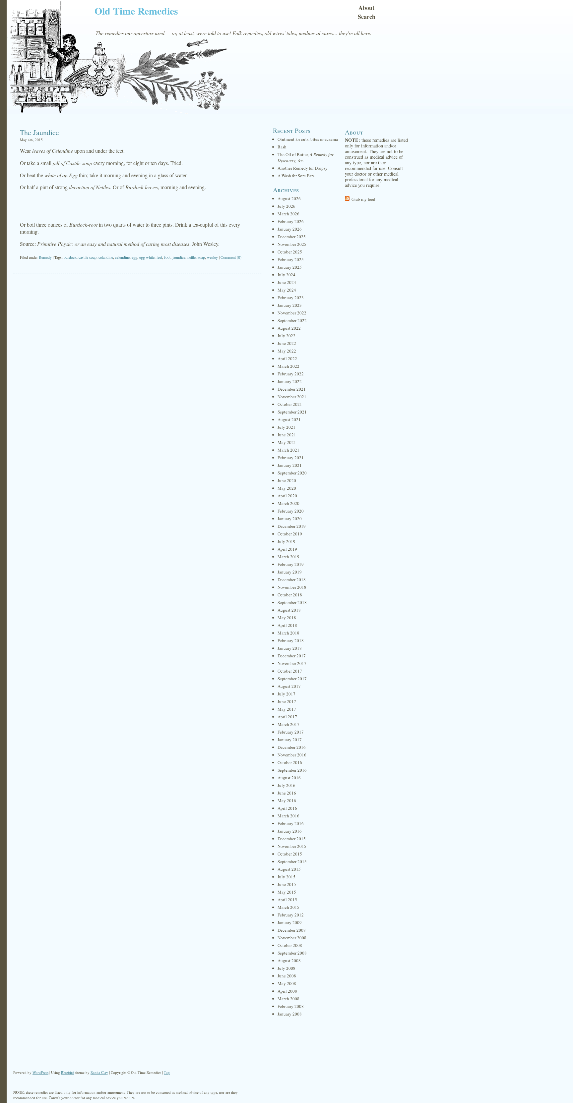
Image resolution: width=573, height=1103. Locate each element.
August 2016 (289, 778)
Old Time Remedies (136, 10)
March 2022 (288, 366)
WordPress (40, 1072)
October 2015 (290, 854)
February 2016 (291, 823)
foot (167, 257)
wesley (212, 257)
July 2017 (286, 694)
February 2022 (291, 374)
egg (134, 257)
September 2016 (292, 770)
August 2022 (289, 328)
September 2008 (292, 953)
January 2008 (290, 1014)
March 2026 (288, 214)
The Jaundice (39, 132)
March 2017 (288, 724)
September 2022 (292, 320)
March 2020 (288, 503)
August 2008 (289, 961)
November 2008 (292, 938)
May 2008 (287, 983)
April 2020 (287, 496)
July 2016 (286, 785)
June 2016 (287, 793)
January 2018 (290, 648)
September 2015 (292, 861)
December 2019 (292, 526)
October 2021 (290, 404)
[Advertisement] (137, 206)
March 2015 (288, 907)
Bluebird (67, 1072)
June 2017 (287, 701)
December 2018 (292, 579)
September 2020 (292, 473)
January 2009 (290, 922)
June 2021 (287, 435)
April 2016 (287, 808)
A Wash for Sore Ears (296, 176)
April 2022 (287, 358)
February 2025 (291, 259)
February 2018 (291, 640)
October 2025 (290, 252)
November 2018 (292, 587)
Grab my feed (363, 199)
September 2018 (292, 602)
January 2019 (290, 572)
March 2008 (288, 999)
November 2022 (292, 313)
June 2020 (287, 480)
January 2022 (290, 381)
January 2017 (290, 740)
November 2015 (292, 846)
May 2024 (287, 290)
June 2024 (287, 282)
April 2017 (287, 717)
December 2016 (292, 747)
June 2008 (287, 976)
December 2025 (292, 237)
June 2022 (287, 343)
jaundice (178, 257)
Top (167, 1072)
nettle (191, 257)
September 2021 (292, 412)
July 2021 (286, 427)
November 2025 (292, 244)
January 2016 (290, 831)
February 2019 (291, 564)
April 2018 (287, 625)
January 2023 (290, 305)
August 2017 (289, 686)
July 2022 (286, 336)
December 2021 (292, 389)
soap (201, 257)
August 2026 (289, 198)
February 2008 (291, 1006)
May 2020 (287, 488)
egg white (147, 257)
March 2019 (288, 557)
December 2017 (292, 656)
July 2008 (286, 968)
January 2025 (290, 267)
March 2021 (288, 450)
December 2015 (292, 839)
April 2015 (287, 900)
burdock (70, 257)
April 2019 (287, 549)
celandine (105, 257)
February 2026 (291, 221)
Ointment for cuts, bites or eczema (308, 139)
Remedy (45, 257)
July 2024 (286, 275)
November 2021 (292, 397)
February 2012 (291, 915)
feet (159, 257)
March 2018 (288, 633)
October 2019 (290, 534)
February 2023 (291, 298)
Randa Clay (99, 1072)
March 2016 (288, 816)
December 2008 (292, 930)
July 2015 (286, 877)
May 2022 (287, 351)
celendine (122, 257)
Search (366, 16)
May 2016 (287, 800)
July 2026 (286, 206)
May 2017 (287, 709)
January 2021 (290, 465)
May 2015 (287, 892)
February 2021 (291, 458)
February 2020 (291, 511)
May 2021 (287, 442)
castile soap (87, 257)
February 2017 (291, 732)
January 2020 (290, 519)
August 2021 (289, 419)
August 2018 (289, 610)
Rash (282, 147)
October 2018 (290, 595)
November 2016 (292, 755)
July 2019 (286, 541)
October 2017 (290, 671)
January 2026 (290, 229)
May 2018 (287, 618)
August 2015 (289, 869)
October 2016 (290, 762)
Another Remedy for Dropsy (303, 168)
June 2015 (287, 884)
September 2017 (292, 679)
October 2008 (290, 945)
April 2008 (287, 991)
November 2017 (292, 663)
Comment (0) (231, 257)
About (366, 7)
